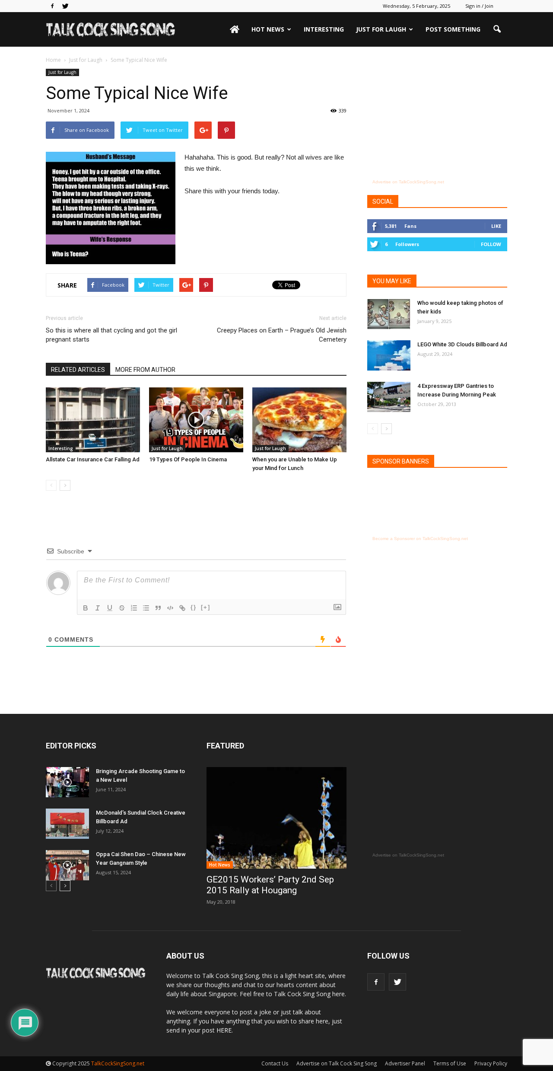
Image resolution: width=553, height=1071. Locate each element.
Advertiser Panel (405, 1063)
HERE (224, 1030)
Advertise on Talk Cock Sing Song (336, 1063)
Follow (491, 244)
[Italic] (98, 608)
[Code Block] (170, 608)
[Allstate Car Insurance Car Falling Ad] (93, 419)
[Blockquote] (158, 608)
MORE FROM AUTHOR (145, 369)
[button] (496, 29)
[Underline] (110, 608)
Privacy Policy (490, 1063)
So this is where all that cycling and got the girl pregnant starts (111, 334)
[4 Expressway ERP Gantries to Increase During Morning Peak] (388, 397)
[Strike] (122, 608)
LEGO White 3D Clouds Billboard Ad (462, 344)
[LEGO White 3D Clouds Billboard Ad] (388, 355)
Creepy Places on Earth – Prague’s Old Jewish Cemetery (281, 334)
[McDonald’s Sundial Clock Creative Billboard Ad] (67, 824)
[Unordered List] (146, 608)
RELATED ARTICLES (78, 369)
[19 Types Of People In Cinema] (196, 419)
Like (496, 226)
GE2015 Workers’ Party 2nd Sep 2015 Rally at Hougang (270, 884)
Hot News (267, 29)
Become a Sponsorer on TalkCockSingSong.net (420, 538)
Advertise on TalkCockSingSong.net (408, 181)
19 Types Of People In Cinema (188, 459)
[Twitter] (65, 6)
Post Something (453, 29)
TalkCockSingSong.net (117, 1063)
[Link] (182, 608)
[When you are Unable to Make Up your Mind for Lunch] (299, 419)
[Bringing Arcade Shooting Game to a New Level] (67, 782)
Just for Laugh (381, 29)
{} (194, 607)
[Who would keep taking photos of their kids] (388, 314)
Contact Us (274, 1063)
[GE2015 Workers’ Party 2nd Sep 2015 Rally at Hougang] (276, 818)
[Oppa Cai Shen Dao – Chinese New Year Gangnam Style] (67, 865)
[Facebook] (52, 6)
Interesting (324, 29)
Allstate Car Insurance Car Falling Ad (93, 459)
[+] (205, 607)
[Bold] (85, 608)
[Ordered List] (134, 608)
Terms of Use (449, 1063)
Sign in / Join (479, 6)
